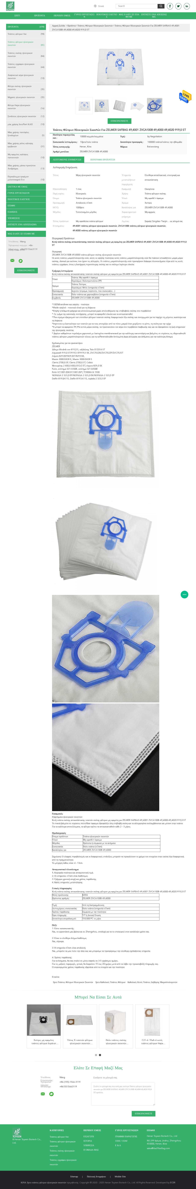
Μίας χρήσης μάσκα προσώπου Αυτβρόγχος (26, 167)
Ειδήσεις (12, 212)
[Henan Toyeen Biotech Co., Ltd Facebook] (170, 6)
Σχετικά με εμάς (17, 187)
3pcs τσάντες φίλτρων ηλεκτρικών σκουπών (73, 982)
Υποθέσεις (14, 218)
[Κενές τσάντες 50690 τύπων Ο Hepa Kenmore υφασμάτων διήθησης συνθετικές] (152, 1021)
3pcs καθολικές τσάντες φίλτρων (110, 982)
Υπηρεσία (88, 1145)
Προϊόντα (39, 16)
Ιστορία (87, 1141)
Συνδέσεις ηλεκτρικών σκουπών (26, 116)
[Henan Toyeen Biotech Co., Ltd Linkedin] (187, 6)
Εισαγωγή (88, 1137)
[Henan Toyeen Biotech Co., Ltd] (12, 260)
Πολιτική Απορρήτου (96, 1177)
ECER (172, 1183)
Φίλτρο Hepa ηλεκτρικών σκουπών (26, 107)
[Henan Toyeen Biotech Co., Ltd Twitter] (178, 6)
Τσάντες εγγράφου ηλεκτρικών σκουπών (26, 65)
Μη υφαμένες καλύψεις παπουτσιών (26, 156)
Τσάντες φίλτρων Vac (26, 34)
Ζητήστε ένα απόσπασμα (154, 16)
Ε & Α (118, 1145)
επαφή (11, 206)
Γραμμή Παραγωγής (126, 1137)
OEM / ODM (121, 1141)
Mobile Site (120, 1177)
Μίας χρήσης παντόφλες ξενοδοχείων (26, 134)
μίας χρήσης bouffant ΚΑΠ (26, 124)
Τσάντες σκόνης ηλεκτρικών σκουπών (26, 54)
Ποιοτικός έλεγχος (106, 16)
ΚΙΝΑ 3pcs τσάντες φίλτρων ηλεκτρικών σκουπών (43, 1183)
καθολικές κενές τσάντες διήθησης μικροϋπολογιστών (152, 982)
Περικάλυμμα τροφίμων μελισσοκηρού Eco (26, 178)
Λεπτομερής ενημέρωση (67, 160)
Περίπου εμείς (62, 16)
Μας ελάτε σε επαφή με (129, 16)
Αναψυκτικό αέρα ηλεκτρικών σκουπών (26, 76)
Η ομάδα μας (91, 1150)
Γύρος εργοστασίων (84, 16)
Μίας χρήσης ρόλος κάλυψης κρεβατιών (26, 145)
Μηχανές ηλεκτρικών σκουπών (26, 97)
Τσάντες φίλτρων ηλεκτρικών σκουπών (26, 43)
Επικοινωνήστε (119, 121)
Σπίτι (17, 16)
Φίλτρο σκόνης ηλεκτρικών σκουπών (26, 87)
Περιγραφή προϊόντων (102, 160)
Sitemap (74, 1177)
